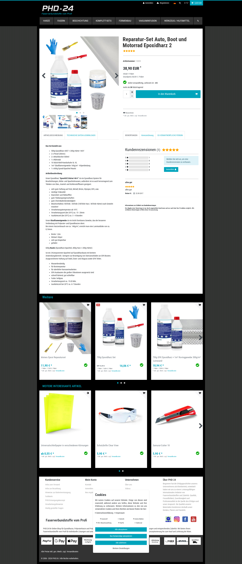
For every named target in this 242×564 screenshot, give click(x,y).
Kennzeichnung (147, 135)
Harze (46, 20)
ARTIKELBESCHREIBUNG (53, 135)
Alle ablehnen (121, 542)
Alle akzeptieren (121, 529)
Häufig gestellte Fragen (54, 508)
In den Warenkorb (166, 94)
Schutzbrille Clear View (107, 445)
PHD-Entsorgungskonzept (55, 500)
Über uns (128, 484)
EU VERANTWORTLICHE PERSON (170, 135)
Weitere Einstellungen (121, 548)
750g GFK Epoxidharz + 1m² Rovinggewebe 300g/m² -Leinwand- (177, 359)
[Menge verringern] (132, 96)
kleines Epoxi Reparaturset (53, 357)
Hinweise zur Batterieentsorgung (58, 492)
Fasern (61, 20)
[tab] (53, 135)
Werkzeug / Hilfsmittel (177, 20)
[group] (65, 328)
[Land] (174, 3)
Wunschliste (129, 113)
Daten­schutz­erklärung (105, 513)
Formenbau (125, 20)
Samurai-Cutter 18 (161, 445)
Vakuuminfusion (148, 20)
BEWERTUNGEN (131, 135)
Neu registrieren (91, 492)
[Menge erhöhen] (132, 92)
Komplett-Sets (103, 20)
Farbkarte (49, 496)
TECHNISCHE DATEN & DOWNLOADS (81, 135)
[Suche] (180, 3)
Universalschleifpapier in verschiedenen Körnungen (64, 445)
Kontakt (88, 484)
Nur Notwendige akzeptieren (121, 536)
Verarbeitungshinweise (54, 504)
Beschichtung (80, 20)
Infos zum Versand (52, 484)
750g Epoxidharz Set (106, 357)
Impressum (120, 513)
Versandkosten (142, 116)
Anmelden (89, 488)
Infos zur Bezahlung (53, 488)
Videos (127, 488)
